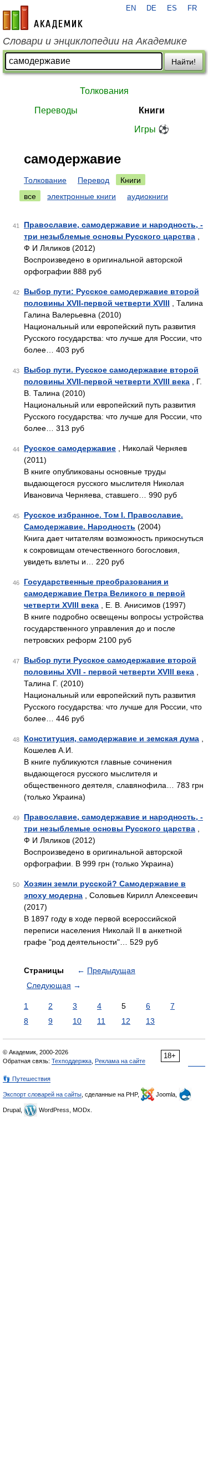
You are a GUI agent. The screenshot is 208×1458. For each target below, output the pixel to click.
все (30, 196)
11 (101, 1020)
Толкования (104, 91)
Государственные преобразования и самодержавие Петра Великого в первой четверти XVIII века (104, 593)
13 (150, 1020)
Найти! (183, 61)
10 (77, 1020)
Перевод (93, 180)
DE (151, 8)
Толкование (45, 180)
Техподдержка (72, 1061)
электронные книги (81, 196)
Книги (152, 110)
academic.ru (43, 18)
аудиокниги (147, 196)
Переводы (56, 110)
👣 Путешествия (26, 1078)
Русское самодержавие (70, 448)
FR (192, 8)
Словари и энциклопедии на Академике (95, 41)
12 (125, 1020)
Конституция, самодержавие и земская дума (111, 738)
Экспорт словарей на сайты (42, 1094)
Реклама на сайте (120, 1061)
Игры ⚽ (151, 129)
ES (172, 8)
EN (131, 8)
